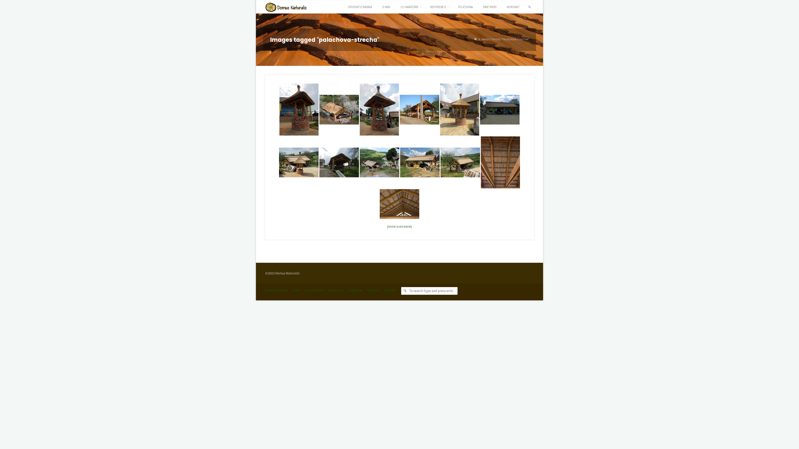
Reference (336, 290)
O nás (296, 290)
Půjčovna (355, 290)
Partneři (373, 290)
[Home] (475, 39)
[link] (529, 7)
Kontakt (390, 290)
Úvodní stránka (276, 290)
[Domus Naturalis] (286, 7)
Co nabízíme (314, 290)
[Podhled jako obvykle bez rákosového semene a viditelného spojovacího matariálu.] (500, 162)
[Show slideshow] (399, 226)
